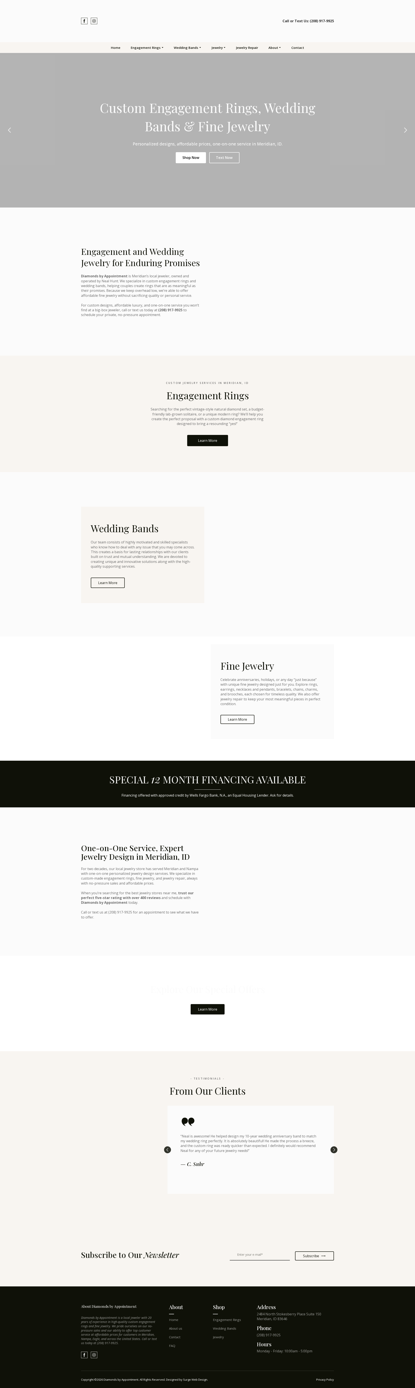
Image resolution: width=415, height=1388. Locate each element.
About (273, 47)
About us (175, 1328)
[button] (84, 21)
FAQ (172, 1345)
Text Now (224, 157)
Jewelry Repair (247, 47)
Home (115, 47)
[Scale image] (99, 1220)
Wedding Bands (186, 47)
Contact (297, 47)
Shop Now (190, 157)
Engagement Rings (146, 47)
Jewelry (217, 47)
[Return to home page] (207, 21)
